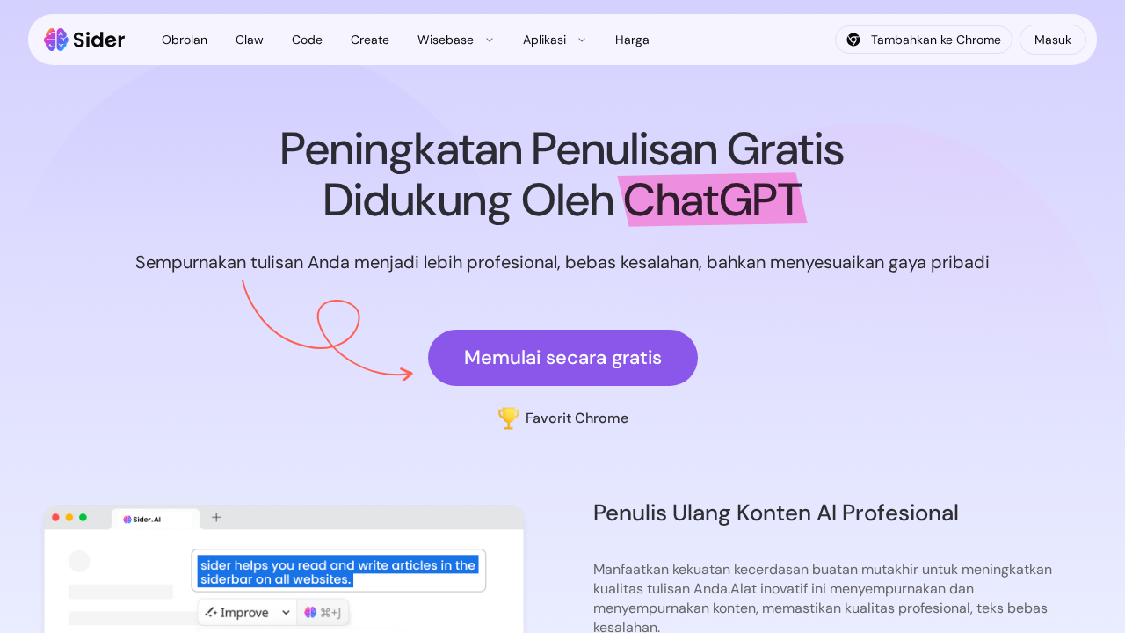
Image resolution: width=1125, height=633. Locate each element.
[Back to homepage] (85, 39)
